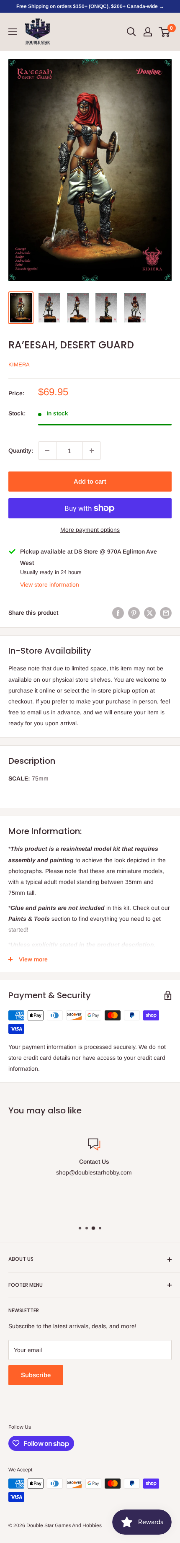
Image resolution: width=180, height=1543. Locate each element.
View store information (49, 584)
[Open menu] (12, 31)
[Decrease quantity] (47, 450)
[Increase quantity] (91, 450)
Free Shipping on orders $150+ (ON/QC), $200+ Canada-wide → (90, 6)
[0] (164, 32)
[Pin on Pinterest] (134, 612)
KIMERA (19, 364)
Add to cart (90, 481)
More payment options (90, 529)
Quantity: (20, 450)
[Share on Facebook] (118, 612)
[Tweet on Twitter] (150, 612)
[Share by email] (166, 612)
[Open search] (131, 31)
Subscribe (36, 1374)
